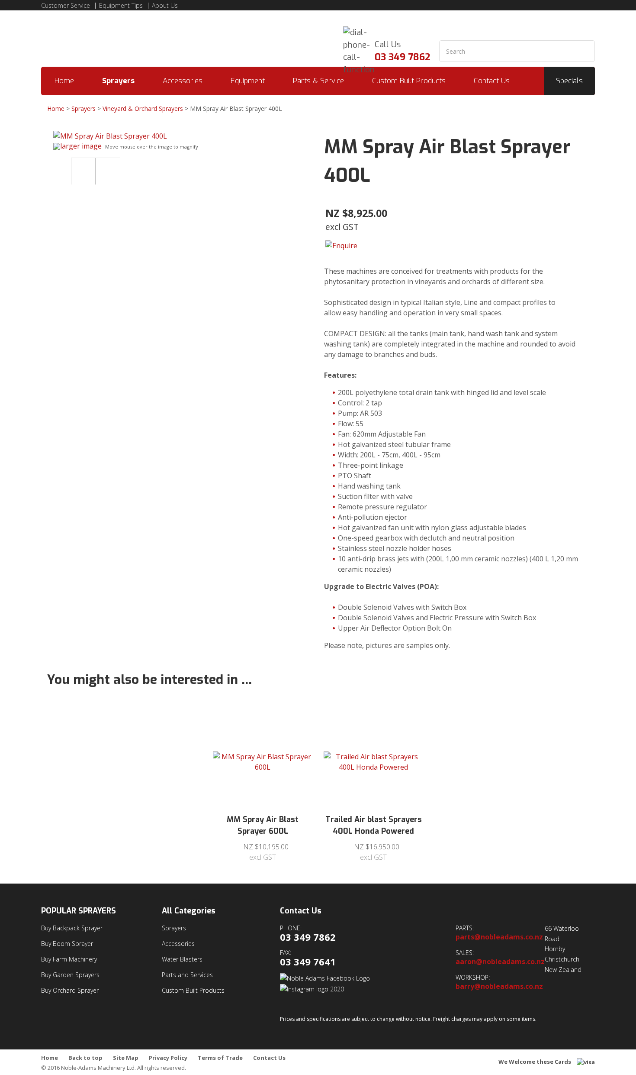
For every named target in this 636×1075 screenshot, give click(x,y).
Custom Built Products (409, 81)
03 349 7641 (308, 961)
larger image (81, 146)
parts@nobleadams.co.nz (499, 937)
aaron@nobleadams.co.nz (500, 961)
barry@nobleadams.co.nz (499, 986)
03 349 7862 (402, 57)
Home (64, 81)
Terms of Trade (220, 1058)
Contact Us (492, 81)
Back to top (85, 1058)
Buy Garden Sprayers (70, 975)
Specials (569, 81)
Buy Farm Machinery (69, 959)
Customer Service (65, 6)
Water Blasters (182, 959)
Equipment (248, 81)
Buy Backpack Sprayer (72, 928)
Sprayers (118, 81)
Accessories (182, 81)
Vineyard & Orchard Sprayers (143, 108)
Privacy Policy (168, 1058)
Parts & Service (318, 81)
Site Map (125, 1058)
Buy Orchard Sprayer (70, 990)
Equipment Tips (121, 6)
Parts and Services (187, 975)
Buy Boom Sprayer (67, 943)
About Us (165, 6)
